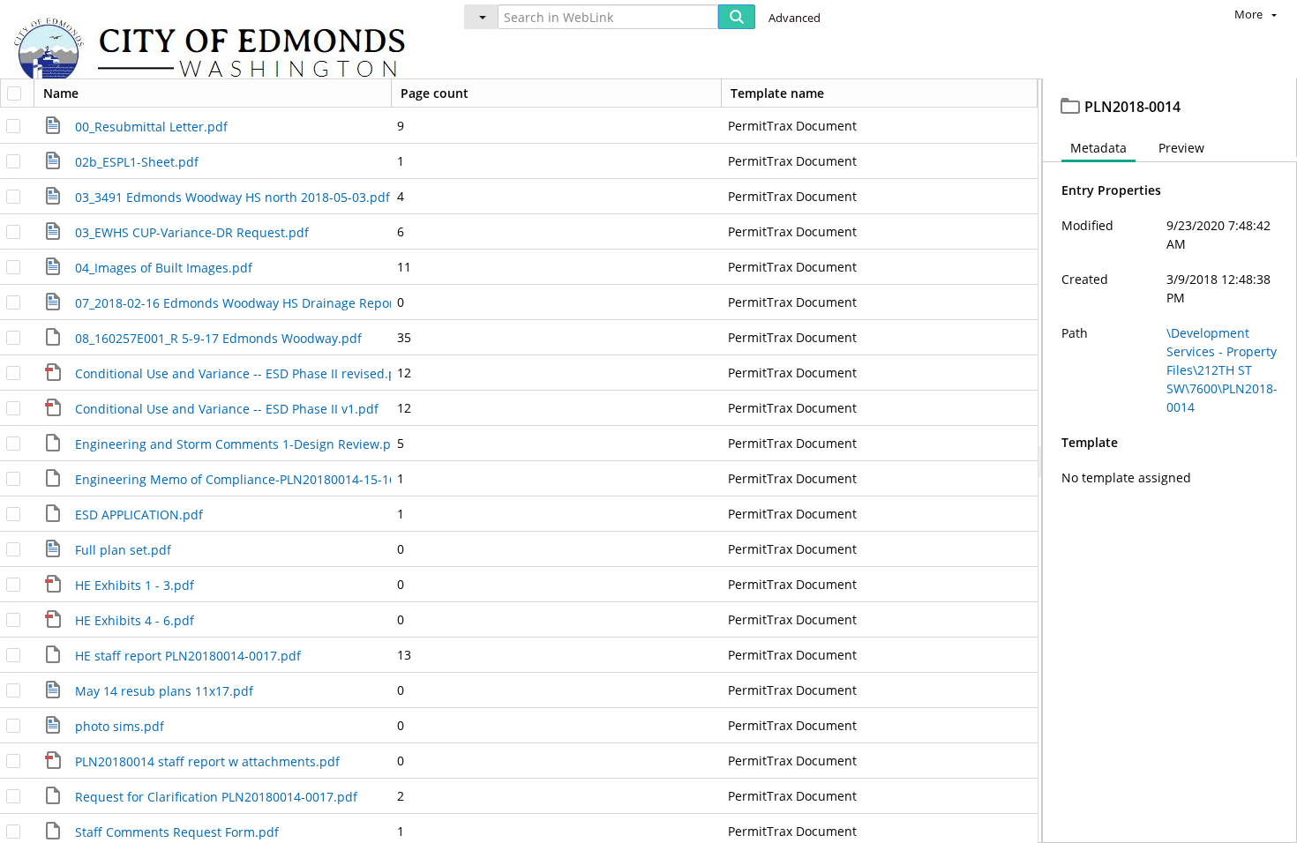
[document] (1170, 460)
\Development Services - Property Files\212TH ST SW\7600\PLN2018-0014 (1222, 370)
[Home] (218, 53)
